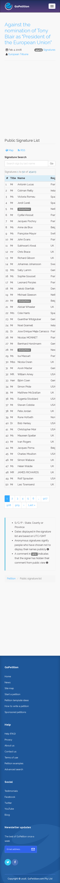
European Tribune (18, 54)
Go (51, 163)
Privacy (8, 739)
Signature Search (15, 157)
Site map (9, 688)
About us (9, 745)
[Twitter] (8, 862)
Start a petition (12, 694)
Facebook (10, 797)
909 (17, 505)
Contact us (10, 751)
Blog (7, 814)
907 (45, 498)
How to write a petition (17, 706)
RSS (22, 150)
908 (8, 505)
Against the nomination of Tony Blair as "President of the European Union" (28, 33)
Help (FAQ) (10, 733)
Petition (11, 578)
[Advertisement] (30, 101)
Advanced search (14, 769)
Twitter (8, 803)
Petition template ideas (17, 700)
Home (8, 676)
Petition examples (14, 763)
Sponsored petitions (15, 712)
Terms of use (11, 757)
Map (11, 150)
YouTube (9, 808)
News (7, 682)
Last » (31, 505)
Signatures (49, 49)
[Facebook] (15, 862)
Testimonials (11, 791)
